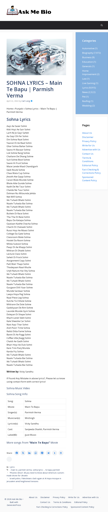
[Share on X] (23, 452)
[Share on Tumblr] (54, 452)
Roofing (86, 101)
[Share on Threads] (60, 452)
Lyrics (12, 467)
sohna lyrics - (38, 470)
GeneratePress (14, 505)
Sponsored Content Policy (82, 507)
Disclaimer (87, 137)
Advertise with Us (91, 149)
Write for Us (88, 145)
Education (87, 61)
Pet (83, 96)
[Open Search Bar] (101, 25)
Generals (86, 66)
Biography (87, 52)
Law (84, 78)
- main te (14, 470)
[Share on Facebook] (16, 452)
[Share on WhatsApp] (35, 452)
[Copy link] (9, 459)
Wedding (87, 105)
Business (86, 57)
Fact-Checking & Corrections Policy (52, 507)
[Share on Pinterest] (42, 452)
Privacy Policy (89, 141)
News (85, 92)
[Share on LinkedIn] (29, 452)
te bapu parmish (52, 470)
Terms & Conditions (62, 502)
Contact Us (87, 153)
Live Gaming (88, 83)
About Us (87, 132)
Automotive (88, 48)
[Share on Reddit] (48, 452)
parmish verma (25, 470)
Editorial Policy (90, 165)
